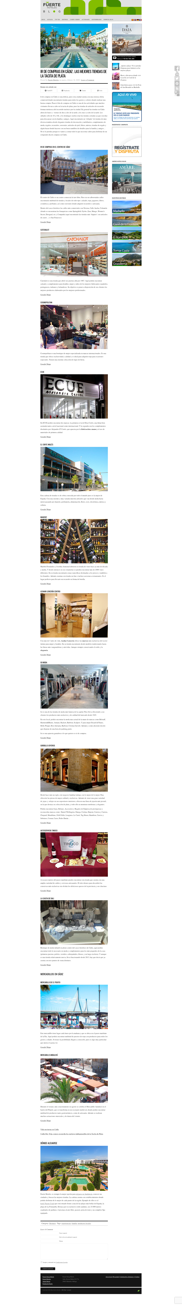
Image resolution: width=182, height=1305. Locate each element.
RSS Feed (64, 1290)
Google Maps (45, 222)
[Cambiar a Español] (132, 20)
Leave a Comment (87, 80)
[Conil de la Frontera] (127, 226)
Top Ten (57, 19)
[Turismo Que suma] (127, 107)
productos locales (84, 1223)
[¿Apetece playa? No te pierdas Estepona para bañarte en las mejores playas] (116, 70)
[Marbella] (127, 213)
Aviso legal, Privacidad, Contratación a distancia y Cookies (122, 1277)
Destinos (65, 19)
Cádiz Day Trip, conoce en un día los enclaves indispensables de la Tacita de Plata (71, 1134)
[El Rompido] (127, 239)
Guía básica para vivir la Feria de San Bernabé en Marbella (130, 86)
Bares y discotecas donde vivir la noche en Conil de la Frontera (130, 77)
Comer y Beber (75, 19)
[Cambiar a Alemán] (137, 20)
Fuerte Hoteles (53, 80)
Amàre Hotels (46, 1281)
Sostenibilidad (96, 19)
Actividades (86, 19)
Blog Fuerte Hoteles (91, 7)
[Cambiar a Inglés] (135, 20)
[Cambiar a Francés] (140, 20)
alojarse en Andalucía (84, 1194)
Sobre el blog (108, 19)
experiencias (66, 1223)
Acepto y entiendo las (55, 1262)
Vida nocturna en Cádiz (49, 1129)
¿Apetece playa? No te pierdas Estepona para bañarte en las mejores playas (130, 68)
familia (74, 1223)
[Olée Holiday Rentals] (127, 252)
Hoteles (50, 19)
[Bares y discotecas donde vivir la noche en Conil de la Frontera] (116, 80)
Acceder (69, 1290)
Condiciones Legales (62, 1262)
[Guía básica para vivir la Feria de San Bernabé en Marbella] (116, 89)
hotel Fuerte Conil (47, 1203)
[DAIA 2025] (127, 38)
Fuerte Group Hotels (48, 1277)
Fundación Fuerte (48, 1284)
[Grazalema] (127, 265)
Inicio (43, 19)
